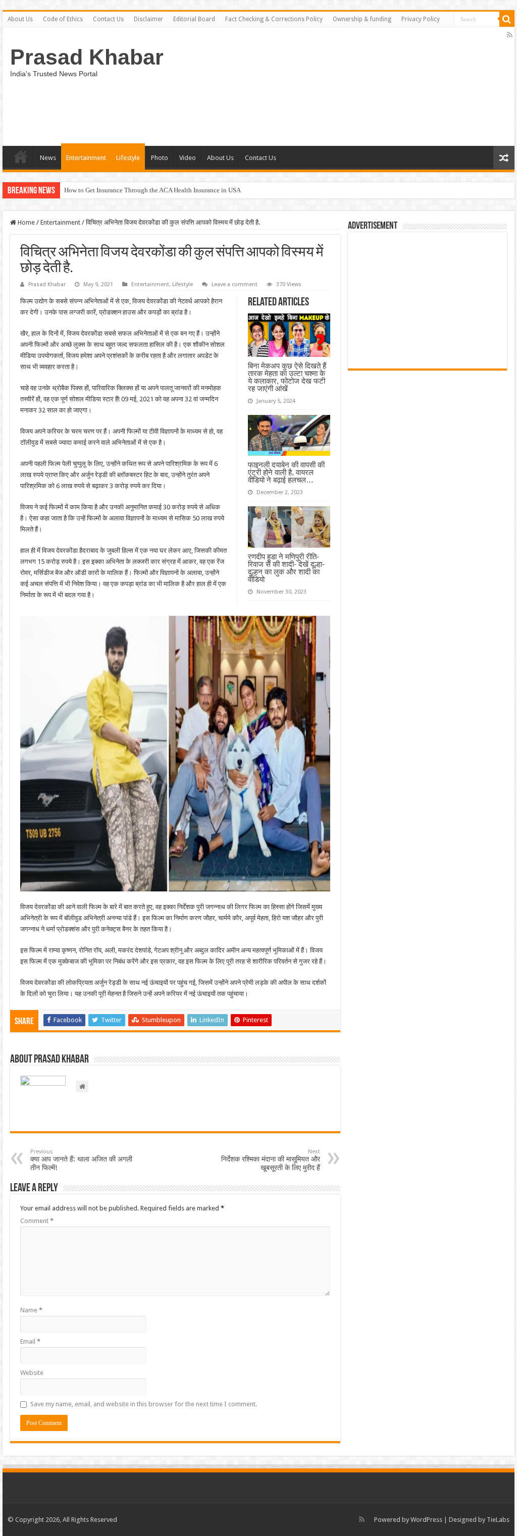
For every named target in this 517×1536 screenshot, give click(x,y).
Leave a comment (234, 284)
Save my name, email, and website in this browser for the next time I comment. (143, 1404)
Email (30, 1341)
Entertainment (86, 158)
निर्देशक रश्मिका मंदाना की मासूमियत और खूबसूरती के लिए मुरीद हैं (270, 1160)
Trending (21, 156)
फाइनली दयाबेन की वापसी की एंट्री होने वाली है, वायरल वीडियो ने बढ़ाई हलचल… (286, 472)
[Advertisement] (427, 300)
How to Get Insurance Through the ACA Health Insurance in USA (152, 190)
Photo (159, 158)
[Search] (506, 19)
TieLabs (498, 1519)
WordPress (426, 1519)
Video (187, 158)
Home (25, 222)
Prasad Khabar (87, 57)
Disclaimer (148, 19)
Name (31, 1310)
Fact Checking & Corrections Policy (274, 19)
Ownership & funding (362, 19)
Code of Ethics (63, 19)
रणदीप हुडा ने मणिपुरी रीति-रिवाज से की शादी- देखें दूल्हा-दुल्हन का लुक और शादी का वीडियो (286, 568)
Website (31, 1372)
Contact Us (108, 19)
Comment (37, 1221)
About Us (20, 19)
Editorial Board (194, 19)
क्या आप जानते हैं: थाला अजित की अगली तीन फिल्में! (81, 1160)
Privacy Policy (420, 19)
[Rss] (509, 35)
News (48, 158)
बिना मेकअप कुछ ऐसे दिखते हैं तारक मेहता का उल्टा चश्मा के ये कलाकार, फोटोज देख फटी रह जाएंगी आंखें (287, 377)
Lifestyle (128, 158)
